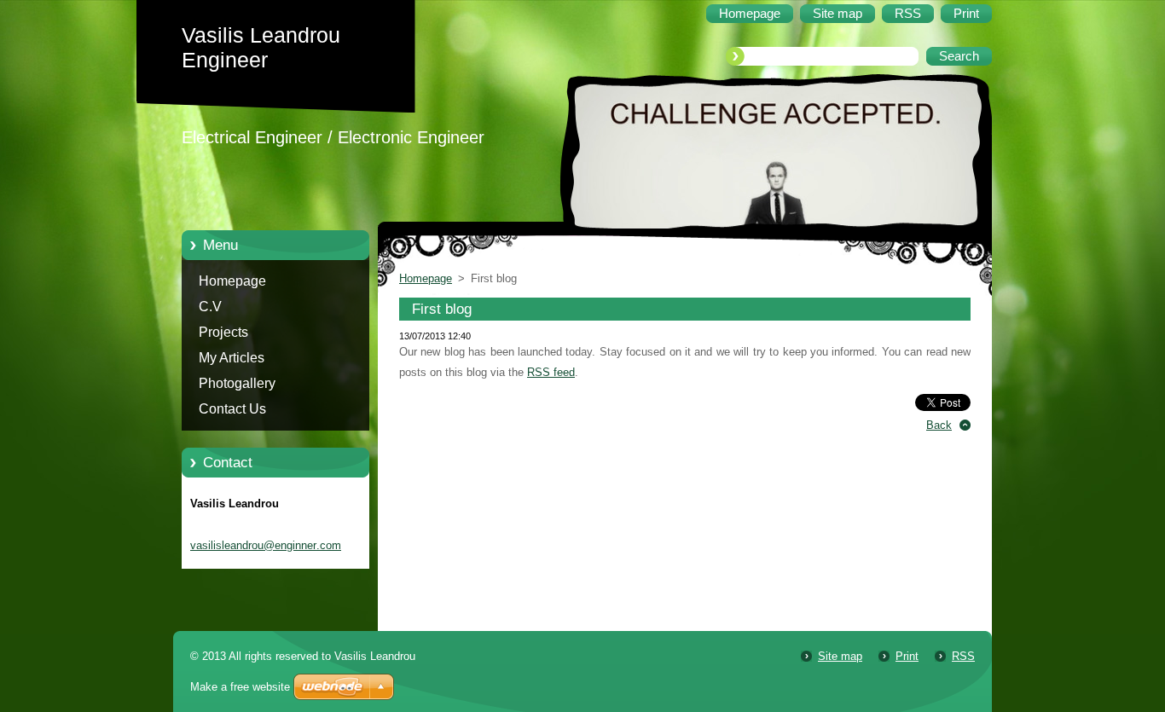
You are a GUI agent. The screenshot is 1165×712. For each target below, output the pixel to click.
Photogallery (237, 383)
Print (907, 656)
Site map (840, 656)
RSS (963, 656)
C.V (210, 306)
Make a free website (240, 686)
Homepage (232, 281)
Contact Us (232, 409)
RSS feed (551, 372)
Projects (223, 332)
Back (939, 425)
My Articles (231, 357)
